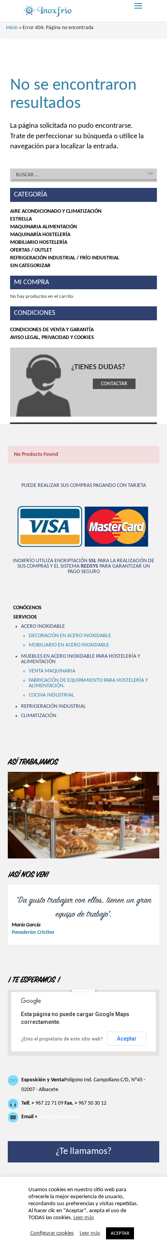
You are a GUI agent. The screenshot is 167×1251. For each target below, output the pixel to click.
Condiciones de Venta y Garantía (52, 330)
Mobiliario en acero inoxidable (69, 645)
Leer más (83, 1218)
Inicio (11, 28)
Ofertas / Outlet (31, 250)
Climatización (38, 716)
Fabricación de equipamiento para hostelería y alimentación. (88, 683)
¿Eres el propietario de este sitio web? (62, 1039)
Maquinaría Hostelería (40, 235)
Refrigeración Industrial (53, 706)
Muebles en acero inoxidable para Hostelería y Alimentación (80, 659)
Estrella (21, 219)
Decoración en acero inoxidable (70, 636)
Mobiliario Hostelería (38, 242)
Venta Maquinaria (52, 671)
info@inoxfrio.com (58, 1117)
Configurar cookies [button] (52, 1233)
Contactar (114, 384)
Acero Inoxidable (43, 626)
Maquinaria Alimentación (43, 227)
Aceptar (127, 1039)
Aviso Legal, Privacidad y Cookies (52, 338)
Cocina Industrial (51, 695)
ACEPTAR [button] (120, 1233)
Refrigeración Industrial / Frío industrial (64, 258)
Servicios (25, 617)
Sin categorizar (30, 266)
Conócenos (27, 608)
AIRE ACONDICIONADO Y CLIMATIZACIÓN (55, 211)
